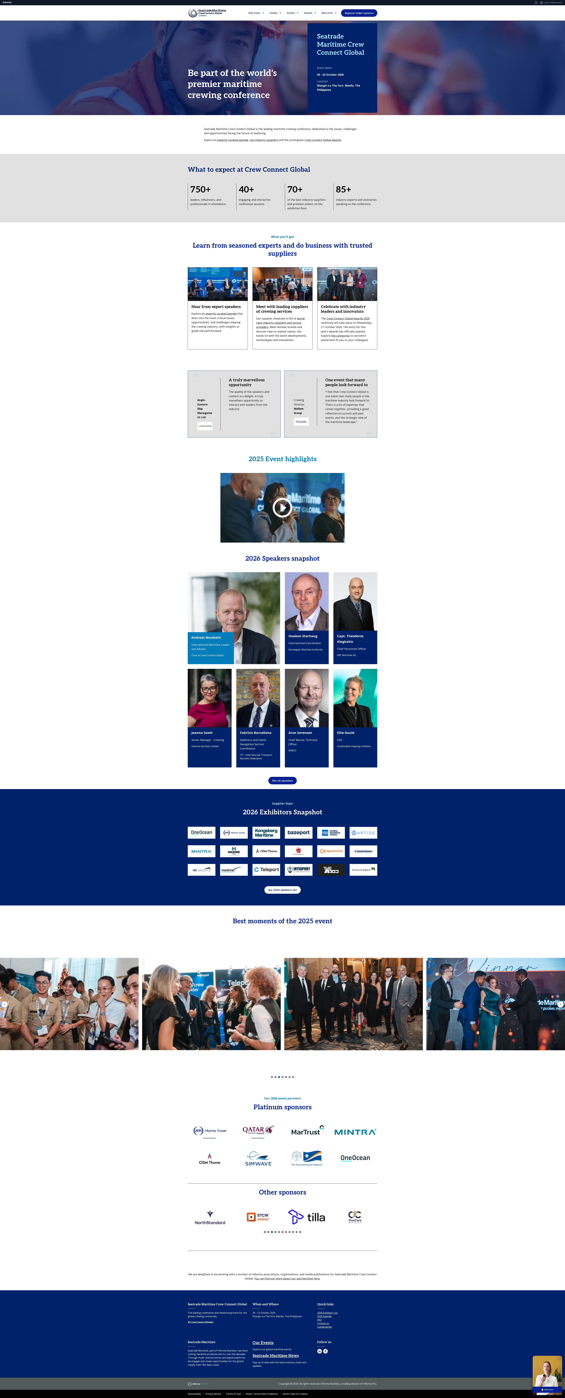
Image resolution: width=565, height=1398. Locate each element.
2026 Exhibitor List (327, 1312)
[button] (547, 1375)
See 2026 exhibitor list (282, 890)
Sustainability (324, 1327)
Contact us (323, 1323)
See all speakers (282, 780)
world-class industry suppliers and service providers (280, 323)
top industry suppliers (264, 140)
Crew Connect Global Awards (323, 140)
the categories (340, 335)
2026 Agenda (324, 1316)
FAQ (319, 1319)
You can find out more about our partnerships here (287, 1278)
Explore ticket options (359, 13)
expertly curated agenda (232, 140)
